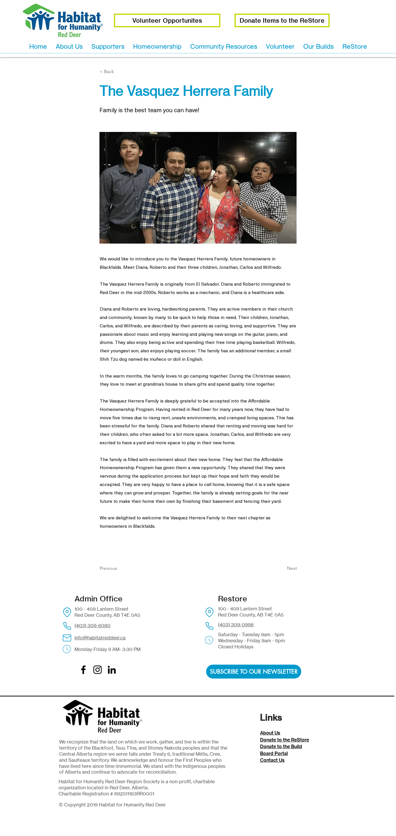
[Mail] (67, 638)
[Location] (67, 612)
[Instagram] (97, 669)
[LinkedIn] (111, 669)
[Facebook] (83, 669)
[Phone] (67, 626)
